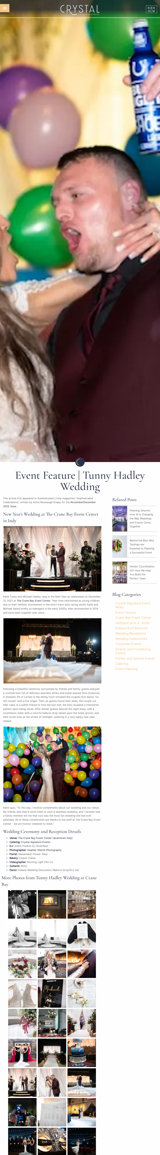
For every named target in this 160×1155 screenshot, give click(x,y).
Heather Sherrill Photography (44, 850)
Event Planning (126, 669)
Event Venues (125, 612)
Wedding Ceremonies (131, 639)
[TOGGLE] (4, 8)
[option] (80, 231)
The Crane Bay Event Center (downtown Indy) (45, 838)
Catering (121, 664)
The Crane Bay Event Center (33, 600)
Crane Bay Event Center (133, 618)
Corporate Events (128, 644)
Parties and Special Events (135, 658)
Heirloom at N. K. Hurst (132, 623)
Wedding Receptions (130, 633)
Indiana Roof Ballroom (131, 628)
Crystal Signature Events (35, 842)
